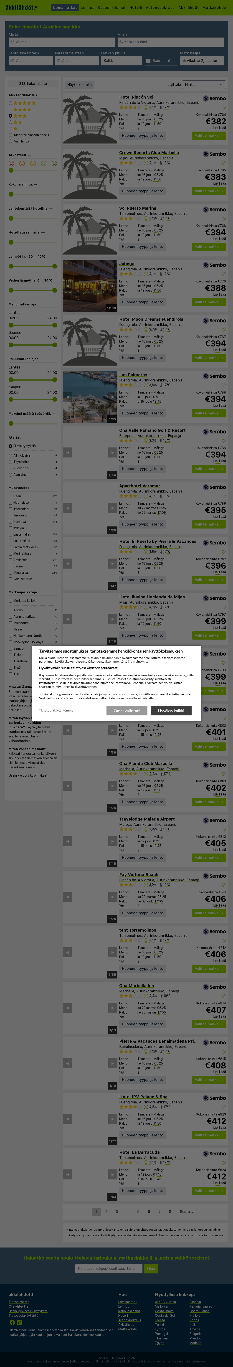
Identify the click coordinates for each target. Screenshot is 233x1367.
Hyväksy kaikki (171, 710)
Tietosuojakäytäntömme (56, 710)
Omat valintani (127, 710)
